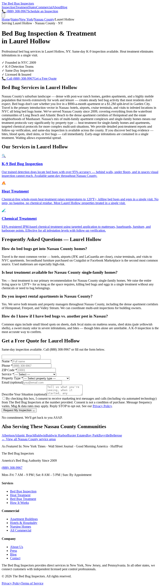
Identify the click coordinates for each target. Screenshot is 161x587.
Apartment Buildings (24, 519)
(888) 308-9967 (12, 467)
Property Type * (12, 378)
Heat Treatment (20, 495)
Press (13, 550)
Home (6, 19)
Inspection (8, 7)
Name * (7, 361)
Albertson (8, 435)
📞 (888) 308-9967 (14, 11)
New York (26, 19)
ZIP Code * (9, 370)
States (32, 7)
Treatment (22, 7)
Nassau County (44, 19)
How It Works (19, 502)
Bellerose (116, 435)
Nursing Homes (20, 526)
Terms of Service (32, 583)
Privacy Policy (102, 406)
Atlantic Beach (24, 435)
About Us (16, 547)
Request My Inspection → (19, 410)
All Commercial (20, 530)
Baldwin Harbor (56, 435)
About (56, 7)
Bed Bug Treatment (23, 499)
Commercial (44, 7)
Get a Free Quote (45, 78)
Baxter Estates (76, 435)
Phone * (7, 365)
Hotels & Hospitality (23, 523)
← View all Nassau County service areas (29, 439)
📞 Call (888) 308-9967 (18, 78)
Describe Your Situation (24, 394)
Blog (64, 7)
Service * (8, 374)
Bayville (104, 435)
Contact (15, 558)
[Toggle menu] (3, 15)
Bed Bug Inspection (23, 491)
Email (12, 382)
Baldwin (40, 435)
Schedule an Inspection (42, 11)
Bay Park (92, 435)
